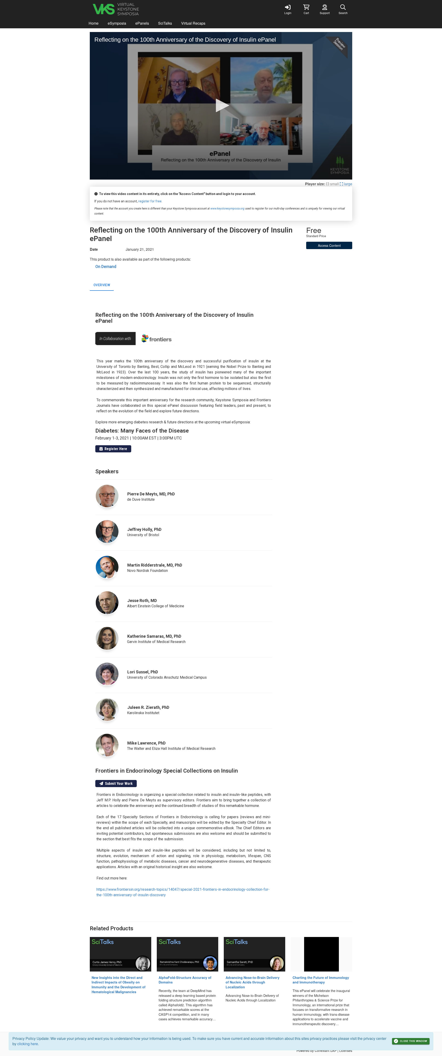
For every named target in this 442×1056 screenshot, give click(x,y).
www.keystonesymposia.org (227, 208)
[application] (221, 106)
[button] (306, 9)
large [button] (347, 183)
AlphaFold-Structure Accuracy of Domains (185, 980)
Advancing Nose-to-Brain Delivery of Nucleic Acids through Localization (252, 982)
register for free (150, 201)
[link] (288, 9)
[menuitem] (93, 23)
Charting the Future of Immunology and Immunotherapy (321, 980)
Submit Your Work (118, 783)
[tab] (102, 285)
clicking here (27, 1043)
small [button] (334, 183)
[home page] (133, 9)
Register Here (115, 449)
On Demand (105, 266)
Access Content (329, 245)
